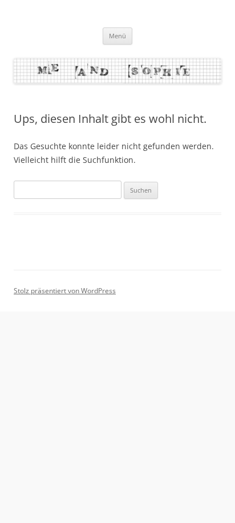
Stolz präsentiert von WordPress (65, 291)
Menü (117, 35)
